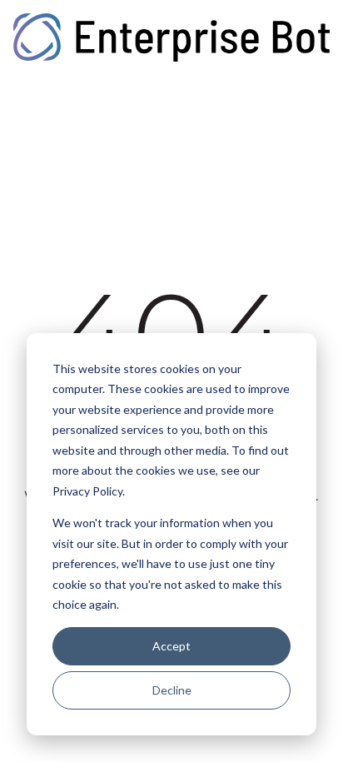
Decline (171, 690)
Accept (171, 646)
